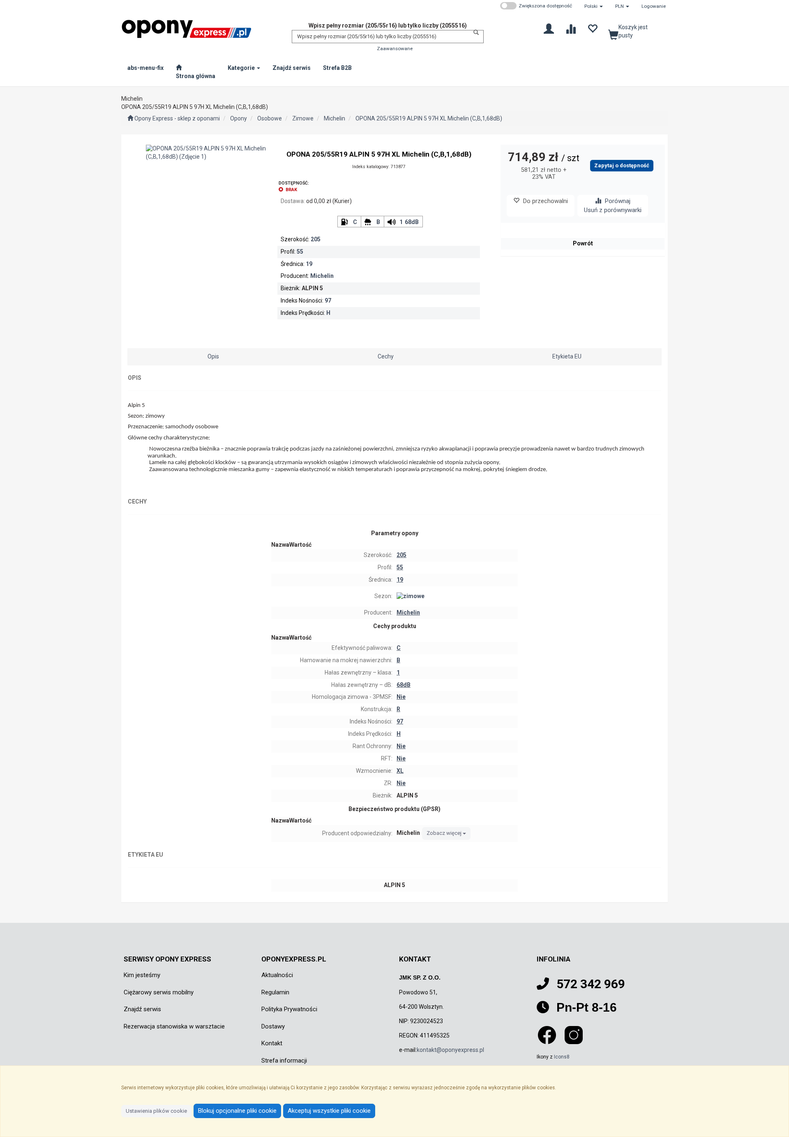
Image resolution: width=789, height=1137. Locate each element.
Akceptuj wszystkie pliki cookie (329, 1110)
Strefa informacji (284, 1060)
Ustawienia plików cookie (156, 1111)
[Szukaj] (474, 32)
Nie (401, 696)
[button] (593, 6)
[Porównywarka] (570, 28)
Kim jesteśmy (142, 975)
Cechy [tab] (386, 356)
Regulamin (275, 992)
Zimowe (303, 118)
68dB (412, 222)
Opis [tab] (213, 356)
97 (328, 300)
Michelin (334, 118)
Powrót (583, 243)
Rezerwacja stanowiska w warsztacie (174, 1026)
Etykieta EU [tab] (566, 356)
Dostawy (273, 1026)
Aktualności (277, 975)
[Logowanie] (548, 28)
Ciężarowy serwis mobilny (159, 992)
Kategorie (242, 68)
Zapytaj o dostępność (621, 165)
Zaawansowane (395, 48)
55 (300, 251)
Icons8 (562, 1057)
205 (316, 239)
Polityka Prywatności (289, 1009)
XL (400, 770)
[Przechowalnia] (592, 28)
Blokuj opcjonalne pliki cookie (237, 1110)
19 (309, 264)
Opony (238, 118)
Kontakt (271, 1043)
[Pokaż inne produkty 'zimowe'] (456, 596)
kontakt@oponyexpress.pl (450, 1050)
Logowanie (653, 6)
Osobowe (269, 118)
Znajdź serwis (142, 1009)
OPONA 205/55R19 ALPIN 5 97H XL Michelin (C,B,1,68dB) (428, 118)
